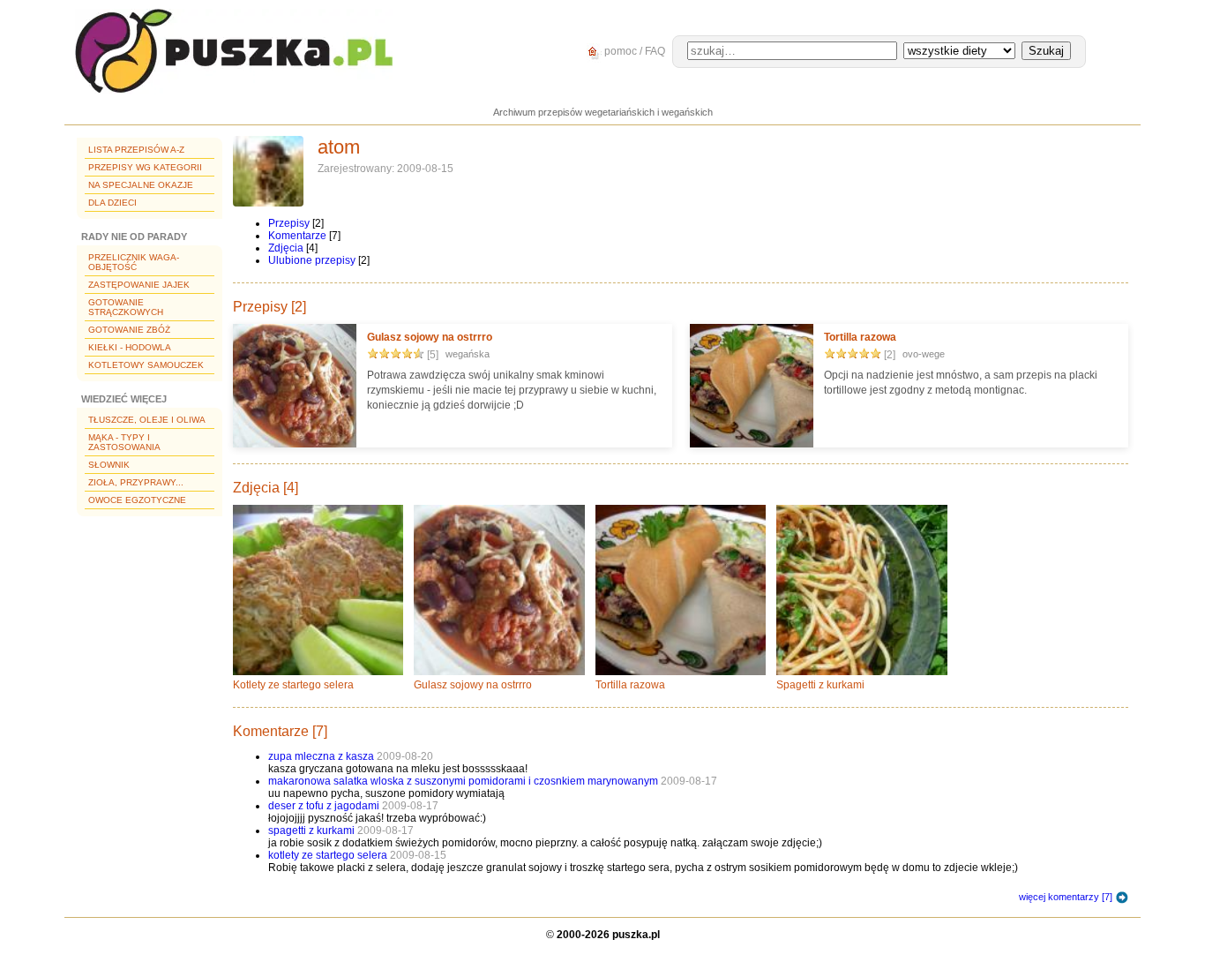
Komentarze (297, 235)
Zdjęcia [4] (265, 487)
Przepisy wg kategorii (145, 167)
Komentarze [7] (280, 731)
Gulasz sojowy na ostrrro (429, 337)
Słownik (109, 465)
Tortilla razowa (860, 337)
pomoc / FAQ (633, 51)
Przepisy (289, 223)
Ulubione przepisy (312, 260)
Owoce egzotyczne (137, 500)
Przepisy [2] (269, 306)
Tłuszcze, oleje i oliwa (147, 420)
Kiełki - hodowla (129, 347)
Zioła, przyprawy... (135, 482)
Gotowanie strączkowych (125, 307)
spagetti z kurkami (311, 830)
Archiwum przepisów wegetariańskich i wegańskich (603, 112)
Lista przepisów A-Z (136, 149)
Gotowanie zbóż (129, 329)
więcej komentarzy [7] (1065, 896)
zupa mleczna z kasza (321, 756)
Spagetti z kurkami (820, 685)
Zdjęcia (285, 248)
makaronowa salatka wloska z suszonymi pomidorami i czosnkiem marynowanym (463, 781)
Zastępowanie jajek (139, 284)
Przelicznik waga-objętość (133, 262)
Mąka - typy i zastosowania (124, 442)
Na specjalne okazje (140, 185)
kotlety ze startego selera (327, 855)
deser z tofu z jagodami (323, 806)
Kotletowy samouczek (146, 365)
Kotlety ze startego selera (293, 685)
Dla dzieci (112, 202)
